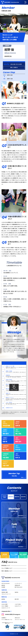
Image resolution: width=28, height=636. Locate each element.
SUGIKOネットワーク (6, 608)
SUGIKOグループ (18, 606)
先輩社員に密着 (5, 592)
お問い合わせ (17, 617)
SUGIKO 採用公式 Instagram (12, 614)
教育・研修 (17, 599)
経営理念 (3, 585)
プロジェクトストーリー (6, 594)
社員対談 (16, 592)
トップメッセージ (18, 583)
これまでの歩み (18, 604)
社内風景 (3, 587)
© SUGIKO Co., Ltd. (14, 633)
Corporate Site (6, 611)
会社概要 (3, 617)
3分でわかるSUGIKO (6, 583)
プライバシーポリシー (19, 619)
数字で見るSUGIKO (18, 587)
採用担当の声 (17, 585)
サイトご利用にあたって (6, 619)
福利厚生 (3, 599)
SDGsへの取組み (5, 606)
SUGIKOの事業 (4, 604)
